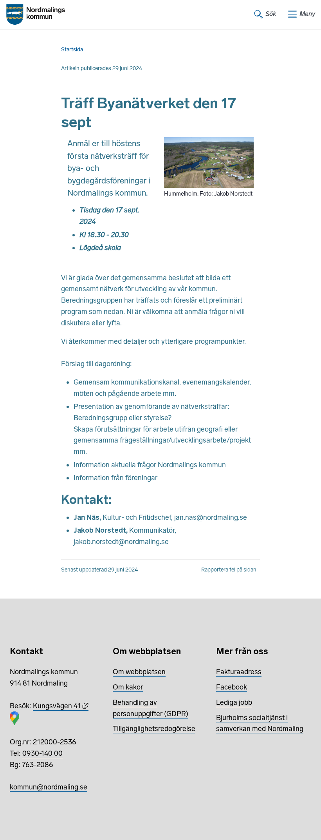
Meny (307, 14)
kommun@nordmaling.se (48, 787)
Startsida (72, 49)
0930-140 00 (42, 753)
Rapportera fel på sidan (228, 569)
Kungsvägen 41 (60, 706)
